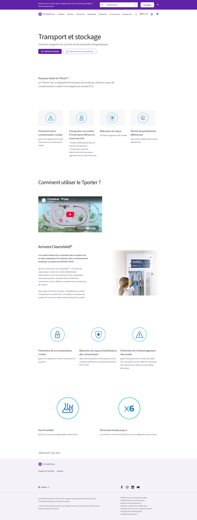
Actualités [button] (103, 14)
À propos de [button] (127, 14)
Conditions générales (129, 514)
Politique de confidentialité (131, 511)
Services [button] (70, 14)
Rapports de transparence (131, 503)
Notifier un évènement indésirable (134, 506)
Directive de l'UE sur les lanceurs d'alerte (136, 508)
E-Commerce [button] (114, 14)
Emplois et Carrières (46, 471)
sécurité (60, 471)
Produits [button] (61, 14)
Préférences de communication (133, 500)
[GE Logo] (46, 14)
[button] (136, 14)
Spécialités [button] (91, 14)
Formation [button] (80, 14)
